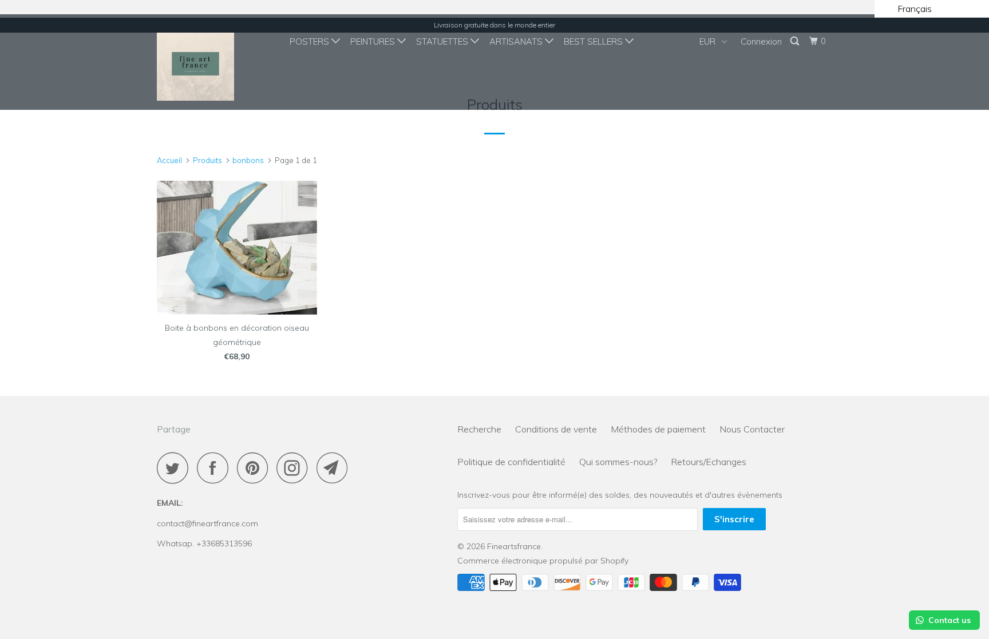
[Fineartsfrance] (215, 62)
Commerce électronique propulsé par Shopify (542, 560)
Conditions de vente (556, 429)
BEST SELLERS (594, 41)
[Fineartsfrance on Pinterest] (255, 467)
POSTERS (310, 41)
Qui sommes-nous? (618, 461)
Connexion (761, 41)
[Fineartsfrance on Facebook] (216, 467)
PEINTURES (373, 41)
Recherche (479, 429)
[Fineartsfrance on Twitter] (176, 467)
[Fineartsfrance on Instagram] (295, 467)
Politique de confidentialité (511, 461)
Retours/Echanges (708, 461)
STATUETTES (443, 41)
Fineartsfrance (514, 546)
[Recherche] (795, 41)
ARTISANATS (517, 41)
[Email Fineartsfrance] (335, 467)
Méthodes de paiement (658, 429)
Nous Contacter (752, 429)
